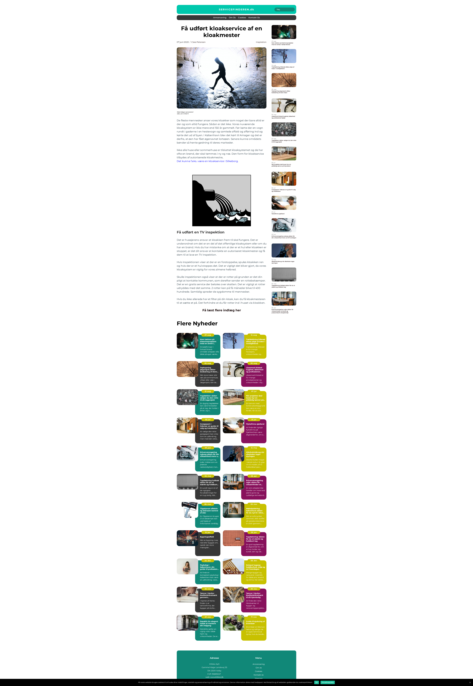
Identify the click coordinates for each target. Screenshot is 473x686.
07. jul (253, 391)
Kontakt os (254, 17)
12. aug (254, 335)
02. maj (208, 476)
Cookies (242, 17)
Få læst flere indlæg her (221, 310)
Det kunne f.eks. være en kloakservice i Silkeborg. (207, 161)
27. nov (208, 617)
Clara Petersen (198, 42)
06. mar (207, 504)
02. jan (254, 532)
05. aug (207, 363)
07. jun (208, 448)
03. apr (254, 476)
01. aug (208, 391)
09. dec (254, 561)
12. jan (207, 532)
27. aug (208, 335)
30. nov (208, 589)
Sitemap (258, 678)
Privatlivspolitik (328, 682)
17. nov (254, 617)
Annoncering (219, 17)
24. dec (208, 561)
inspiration (261, 42)
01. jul (253, 419)
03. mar (254, 504)
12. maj (254, 448)
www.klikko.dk (216, 677)
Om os (232, 17)
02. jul (207, 419)
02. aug (254, 363)
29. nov (254, 589)
